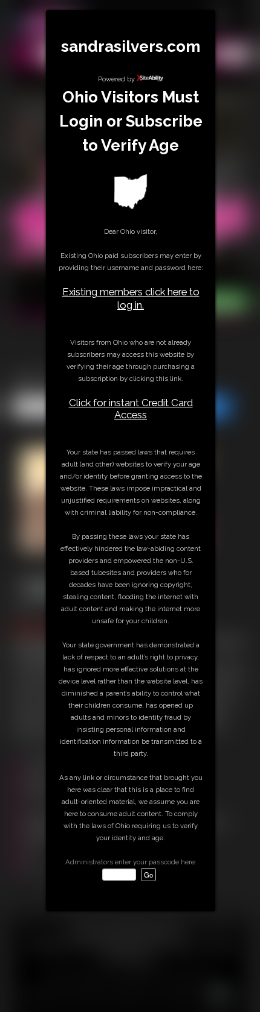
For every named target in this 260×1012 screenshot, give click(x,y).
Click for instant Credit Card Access (131, 409)
